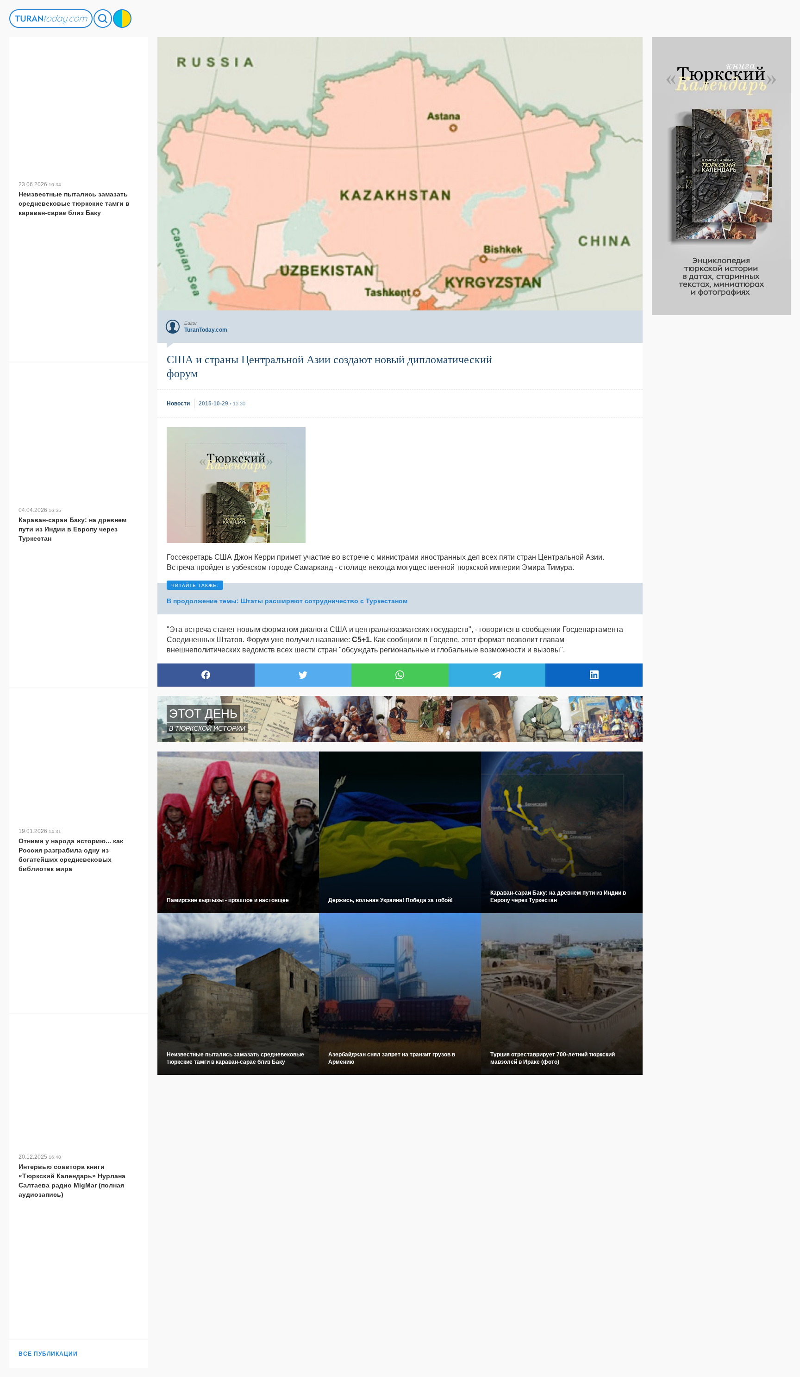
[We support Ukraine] (122, 18)
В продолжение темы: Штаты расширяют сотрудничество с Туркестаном (287, 601)
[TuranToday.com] (51, 18)
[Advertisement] (721, 454)
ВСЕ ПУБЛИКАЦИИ (48, 1354)
